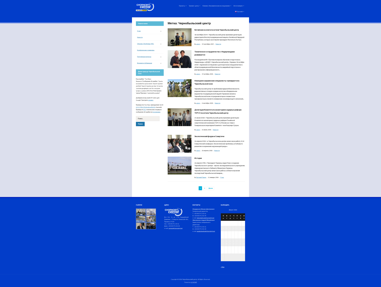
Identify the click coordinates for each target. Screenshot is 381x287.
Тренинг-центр (194, 6)
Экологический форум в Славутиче (209, 136)
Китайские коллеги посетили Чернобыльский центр (216, 30)
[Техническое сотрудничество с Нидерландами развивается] (179, 59)
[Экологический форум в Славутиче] (179, 143)
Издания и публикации (144, 63)
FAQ (144, 109)
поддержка (156, 112)
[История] (179, 165)
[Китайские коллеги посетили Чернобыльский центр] (179, 37)
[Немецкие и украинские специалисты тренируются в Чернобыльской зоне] (179, 88)
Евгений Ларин (201, 177)
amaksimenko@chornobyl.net (206, 231)
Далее (210, 188)
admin (198, 44)
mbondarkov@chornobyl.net (205, 218)
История (198, 158)
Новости (218, 44)
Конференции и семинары (145, 50)
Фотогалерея (238, 6)
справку (150, 100)
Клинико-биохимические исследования (216, 6)
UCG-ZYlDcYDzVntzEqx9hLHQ (145, 107)
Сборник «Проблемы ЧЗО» (145, 44)
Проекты (182, 6)
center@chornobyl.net (176, 228)
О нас (222, 177)
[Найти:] (150, 118)
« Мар (222, 267)
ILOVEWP (194, 282)
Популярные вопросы (144, 56)
